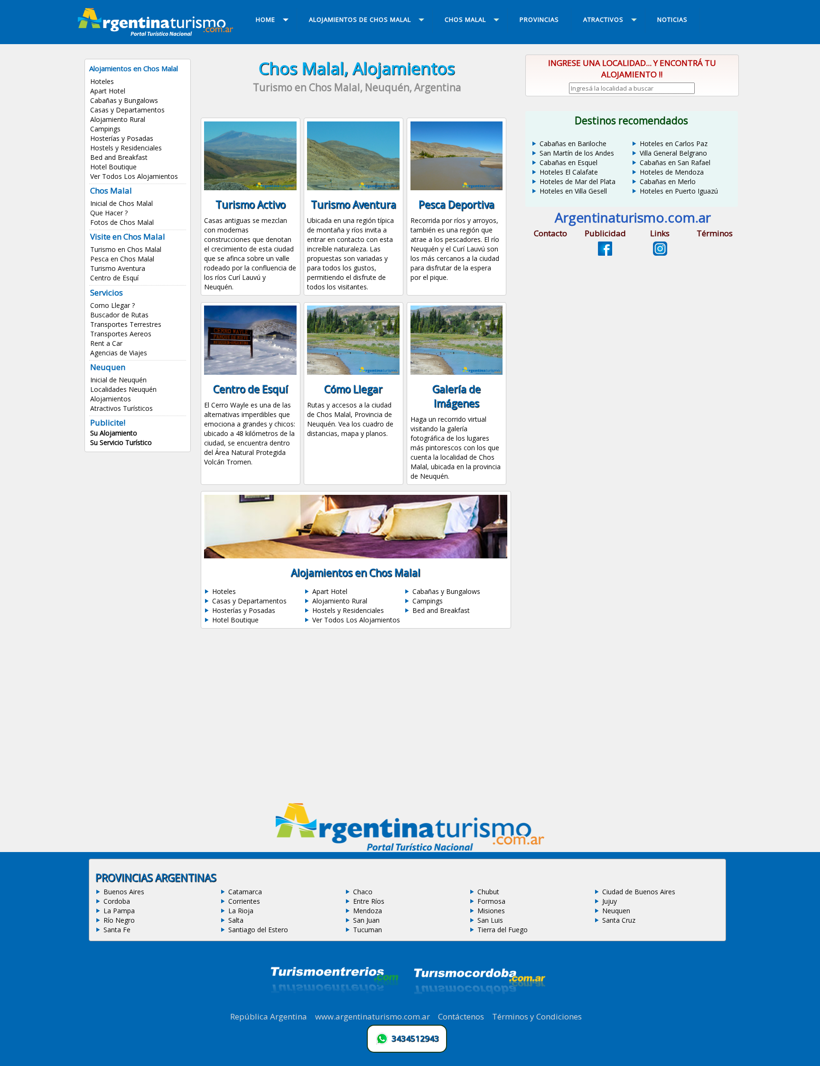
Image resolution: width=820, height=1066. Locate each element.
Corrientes (244, 901)
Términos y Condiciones (537, 1016)
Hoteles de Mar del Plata (577, 181)
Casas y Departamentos (127, 109)
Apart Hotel (107, 90)
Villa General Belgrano (673, 153)
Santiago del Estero (258, 929)
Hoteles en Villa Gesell (573, 190)
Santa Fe (116, 929)
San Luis (490, 920)
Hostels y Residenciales (126, 147)
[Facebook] (605, 253)
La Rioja (240, 910)
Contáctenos (461, 1016)
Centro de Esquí (114, 277)
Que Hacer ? (109, 212)
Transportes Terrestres (125, 324)
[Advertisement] (356, 718)
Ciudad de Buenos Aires (638, 891)
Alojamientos (110, 398)
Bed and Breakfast (119, 157)
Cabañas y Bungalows (124, 100)
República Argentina (268, 1016)
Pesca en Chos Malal (122, 258)
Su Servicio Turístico (121, 442)
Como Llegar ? (112, 305)
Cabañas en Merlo (668, 181)
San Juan (366, 920)
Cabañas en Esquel (568, 162)
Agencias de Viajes (118, 352)
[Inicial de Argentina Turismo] (157, 33)
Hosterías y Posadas (121, 138)
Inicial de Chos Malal (121, 203)
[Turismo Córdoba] (479, 1006)
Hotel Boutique (113, 166)
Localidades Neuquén (123, 389)
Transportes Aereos (120, 333)
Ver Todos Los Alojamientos (134, 176)
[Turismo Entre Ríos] (334, 1006)
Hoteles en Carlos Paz (674, 143)
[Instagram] (660, 253)
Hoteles (102, 81)
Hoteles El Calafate (569, 171)
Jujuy (609, 901)
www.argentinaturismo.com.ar (372, 1016)
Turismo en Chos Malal (125, 249)
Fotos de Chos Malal (122, 222)
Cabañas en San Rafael (675, 162)
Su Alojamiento (113, 432)
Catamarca (245, 891)
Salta (235, 920)
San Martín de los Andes (577, 153)
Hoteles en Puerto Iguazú (679, 190)
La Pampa (119, 910)
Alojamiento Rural (117, 119)
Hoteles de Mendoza (672, 171)
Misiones (491, 910)
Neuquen (616, 910)
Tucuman (367, 929)
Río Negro (119, 920)
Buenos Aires (123, 891)
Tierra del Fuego (502, 929)
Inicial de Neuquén (118, 379)
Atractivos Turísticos (121, 408)
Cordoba (116, 901)
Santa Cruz (618, 920)
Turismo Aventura (117, 268)
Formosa (491, 901)
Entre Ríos (368, 901)
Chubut (488, 891)
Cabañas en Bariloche (573, 143)
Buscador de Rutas (119, 314)
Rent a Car (106, 343)
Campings (105, 128)
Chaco (363, 891)
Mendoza (367, 910)
